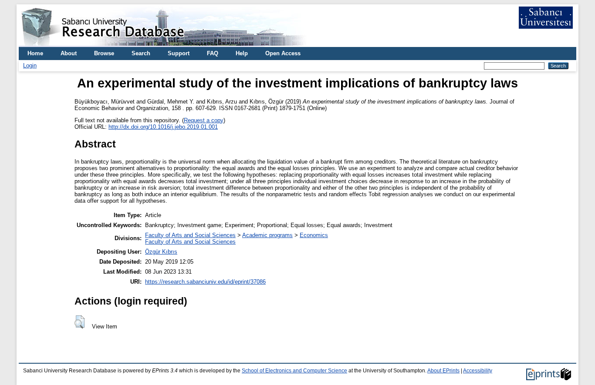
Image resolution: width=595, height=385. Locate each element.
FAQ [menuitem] (212, 53)
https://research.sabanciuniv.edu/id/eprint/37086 (205, 281)
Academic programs (267, 235)
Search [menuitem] (141, 53)
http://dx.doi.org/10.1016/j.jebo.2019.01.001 (163, 127)
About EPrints (443, 370)
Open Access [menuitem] (283, 53)
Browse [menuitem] (104, 53)
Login (30, 65)
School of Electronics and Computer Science (294, 370)
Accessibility (477, 370)
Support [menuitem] (178, 53)
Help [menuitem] (242, 53)
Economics (314, 235)
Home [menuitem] (35, 53)
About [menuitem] (69, 53)
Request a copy (203, 120)
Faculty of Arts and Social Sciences (190, 235)
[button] (79, 321)
